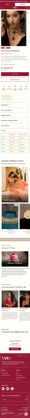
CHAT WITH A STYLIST (15, 79)
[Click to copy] (9, 98)
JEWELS (7, 4)
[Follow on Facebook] (3, 389)
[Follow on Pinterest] (12, 389)
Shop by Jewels (5, 373)
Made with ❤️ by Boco (23, 413)
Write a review (15, 349)
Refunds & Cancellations (23, 409)
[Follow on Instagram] (7, 389)
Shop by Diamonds (6, 375)
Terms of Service (25, 407)
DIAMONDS (22, 4)
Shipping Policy (5, 409)
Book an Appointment (20, 377)
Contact (17, 379)
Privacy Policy (4, 407)
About (17, 373)
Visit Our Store (19, 375)
